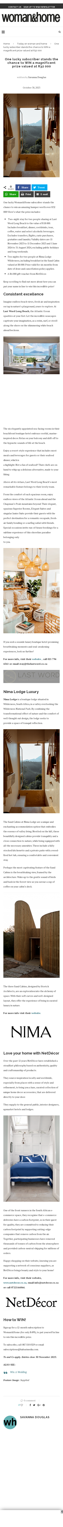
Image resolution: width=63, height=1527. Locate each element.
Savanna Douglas (37, 77)
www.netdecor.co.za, (15, 1282)
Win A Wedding (18, 1372)
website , (37, 659)
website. (36, 1013)
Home (6, 43)
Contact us (14, 7)
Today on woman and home (32, 43)
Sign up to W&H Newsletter (39, 7)
